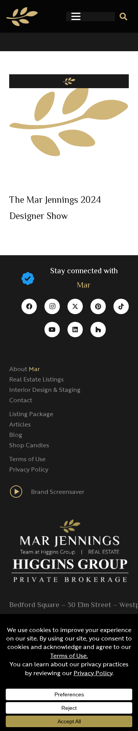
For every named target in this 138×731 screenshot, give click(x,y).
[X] (75, 306)
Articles (20, 424)
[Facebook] (29, 306)
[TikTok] (121, 306)
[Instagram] (52, 306)
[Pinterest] (98, 306)
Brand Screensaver (57, 491)
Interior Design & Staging (44, 389)
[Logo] (22, 16)
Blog (15, 434)
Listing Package (31, 413)
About (24, 368)
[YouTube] (52, 329)
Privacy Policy (28, 469)
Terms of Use (27, 458)
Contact (20, 400)
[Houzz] (98, 329)
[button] (75, 16)
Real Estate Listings (36, 379)
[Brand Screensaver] (20, 491)
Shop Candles (29, 445)
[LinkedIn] (75, 329)
